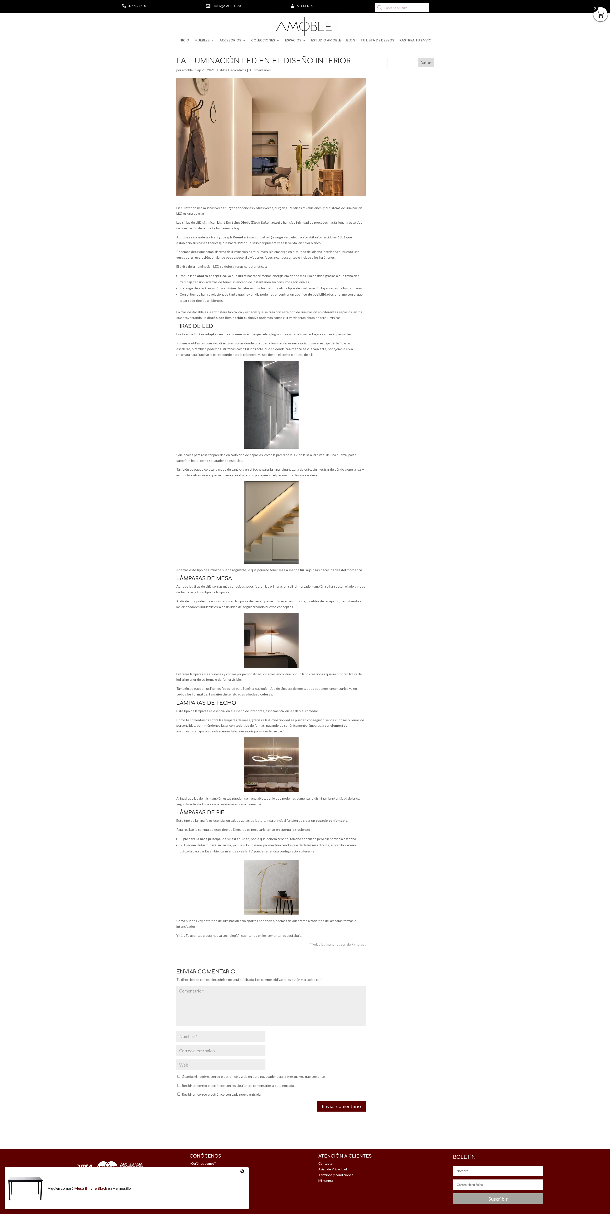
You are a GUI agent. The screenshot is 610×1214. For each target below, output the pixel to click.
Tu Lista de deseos (377, 40)
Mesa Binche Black (90, 1188)
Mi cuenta (305, 6)
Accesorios (230, 40)
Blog (350, 40)
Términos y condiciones (335, 1175)
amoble (187, 70)
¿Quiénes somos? (203, 1163)
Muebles (201, 40)
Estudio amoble (326, 40)
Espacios (293, 40)
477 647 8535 (137, 6)
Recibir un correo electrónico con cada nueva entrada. (221, 1094)
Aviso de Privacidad (332, 1169)
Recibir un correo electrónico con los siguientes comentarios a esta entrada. (238, 1085)
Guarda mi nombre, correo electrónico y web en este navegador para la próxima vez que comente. (253, 1076)
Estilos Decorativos (231, 70)
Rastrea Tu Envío (415, 40)
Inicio (183, 40)
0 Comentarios (260, 70)
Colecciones (263, 40)
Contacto (325, 1163)
